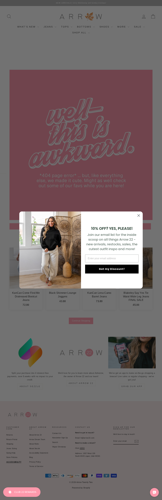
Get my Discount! (112, 269)
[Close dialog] (138, 215)
